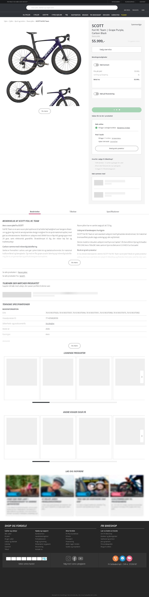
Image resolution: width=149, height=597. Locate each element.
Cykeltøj (7, 544)
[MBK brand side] (44, 575)
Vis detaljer (50, 323)
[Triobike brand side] (84, 583)
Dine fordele (70, 531)
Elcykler (26, 15)
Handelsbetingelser (41, 536)
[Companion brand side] (24, 583)
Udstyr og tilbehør (11, 541)
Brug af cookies (106, 547)
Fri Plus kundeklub (72, 534)
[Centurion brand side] (124, 575)
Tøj (66, 15)
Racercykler (30, 21)
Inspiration (75, 15)
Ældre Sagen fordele (72, 544)
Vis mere (74, 262)
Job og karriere (105, 541)
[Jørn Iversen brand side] (124, 583)
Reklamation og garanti (43, 544)
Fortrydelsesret (40, 539)
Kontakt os (39, 549)
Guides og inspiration (73, 547)
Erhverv (106, 15)
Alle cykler (8, 534)
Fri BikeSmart (95, 15)
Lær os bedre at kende (109, 531)
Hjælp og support (41, 531)
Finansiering (70, 541)
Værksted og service (108, 539)
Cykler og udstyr (11, 531)
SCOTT (98, 25)
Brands (85, 15)
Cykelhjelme (57, 15)
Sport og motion (20, 21)
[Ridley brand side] (44, 583)
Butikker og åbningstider (109, 536)
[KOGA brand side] (104, 575)
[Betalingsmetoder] (24, 558)
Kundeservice (39, 534)
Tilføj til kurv (116, 110)
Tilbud (124, 15)
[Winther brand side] (64, 575)
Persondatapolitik (106, 544)
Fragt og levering (40, 541)
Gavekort (8, 547)
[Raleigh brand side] (104, 583)
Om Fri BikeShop (106, 534)
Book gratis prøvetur (116, 148)
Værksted (115, 15)
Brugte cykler (9, 539)
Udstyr (45, 15)
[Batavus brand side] (24, 575)
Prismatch (69, 539)
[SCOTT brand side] (84, 575)
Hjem (5, 21)
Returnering (39, 547)
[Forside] (12, 7)
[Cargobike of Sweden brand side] (64, 583)
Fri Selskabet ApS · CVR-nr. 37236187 (122, 564)
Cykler (36, 15)
